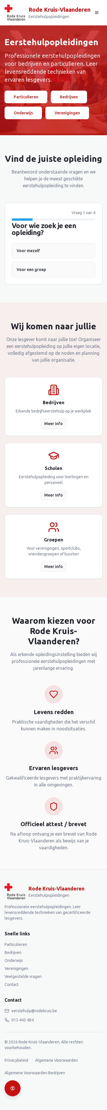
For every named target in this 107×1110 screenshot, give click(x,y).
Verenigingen (67, 113)
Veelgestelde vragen (23, 976)
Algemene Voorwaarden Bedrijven (35, 1073)
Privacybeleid (16, 1060)
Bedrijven (69, 97)
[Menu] (96, 12)
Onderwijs (23, 113)
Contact (12, 984)
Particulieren (26, 97)
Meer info (53, 423)
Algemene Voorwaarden (56, 1060)
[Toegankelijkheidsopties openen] (13, 1088)
